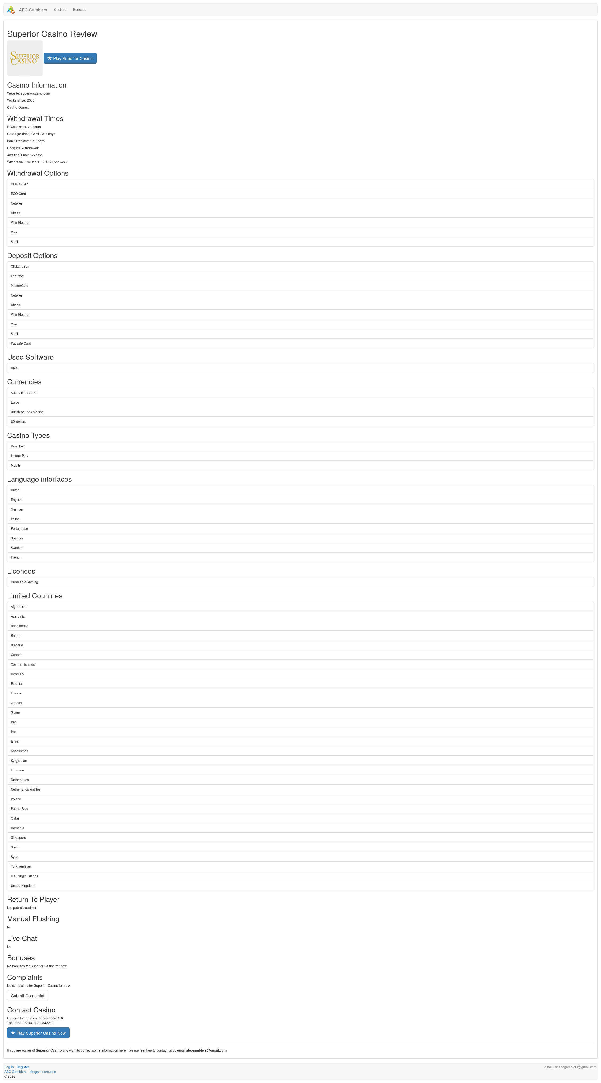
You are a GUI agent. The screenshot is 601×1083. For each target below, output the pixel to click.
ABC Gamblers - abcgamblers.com (30, 1071)
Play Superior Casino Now (40, 1033)
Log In (9, 1066)
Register (23, 1066)
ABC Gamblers (32, 10)
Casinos (60, 9)
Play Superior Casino (72, 58)
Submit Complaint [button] (27, 995)
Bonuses (79, 9)
